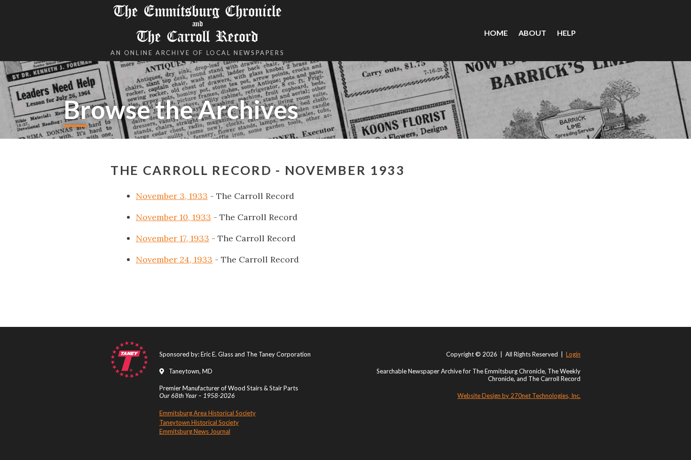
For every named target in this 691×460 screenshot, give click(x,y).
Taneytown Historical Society (199, 422)
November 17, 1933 (172, 238)
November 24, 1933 (174, 259)
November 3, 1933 (172, 195)
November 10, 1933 (173, 217)
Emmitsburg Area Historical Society (207, 413)
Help (566, 32)
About (532, 32)
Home (496, 32)
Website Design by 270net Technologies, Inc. (519, 395)
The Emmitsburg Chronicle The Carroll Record (198, 24)
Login (573, 354)
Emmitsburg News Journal (194, 431)
